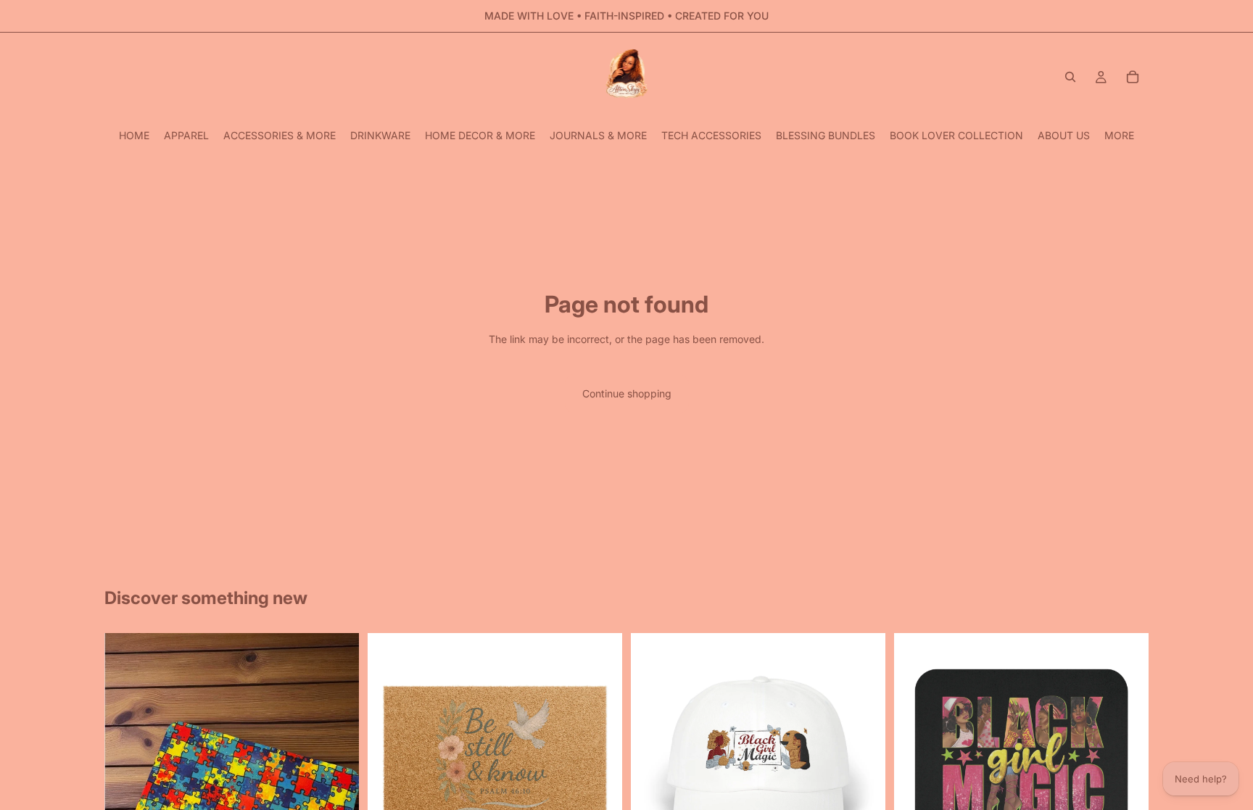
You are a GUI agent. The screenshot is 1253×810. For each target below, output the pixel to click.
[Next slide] (600, 761)
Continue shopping (626, 393)
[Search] (1070, 77)
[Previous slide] (389, 761)
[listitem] (1119, 135)
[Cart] (1133, 77)
